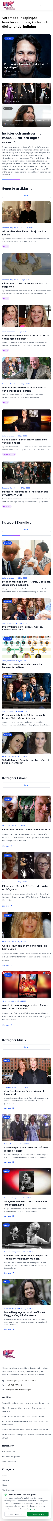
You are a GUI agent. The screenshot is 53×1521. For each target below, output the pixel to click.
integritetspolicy (28, 1509)
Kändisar (9, 38)
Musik (5, 350)
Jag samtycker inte (15, 1514)
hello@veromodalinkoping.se (18, 1389)
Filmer (5, 246)
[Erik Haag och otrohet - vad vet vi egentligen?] (26, 56)
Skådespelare (9, 454)
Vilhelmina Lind (8, 756)
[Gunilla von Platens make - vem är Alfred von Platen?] (26, 116)
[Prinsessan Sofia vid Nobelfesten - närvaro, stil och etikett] (26, 93)
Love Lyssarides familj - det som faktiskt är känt (23, 1416)
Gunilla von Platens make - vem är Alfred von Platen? (25, 1429)
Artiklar (7, 1397)
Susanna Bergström (10, 228)
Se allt (26, 195)
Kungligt (7, 86)
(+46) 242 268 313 (14, 1385)
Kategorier (8, 1469)
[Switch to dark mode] (41, 4)
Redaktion (8, 1445)
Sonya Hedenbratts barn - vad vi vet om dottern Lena (26, 1403)
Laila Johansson (8, 332)
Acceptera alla (38, 1514)
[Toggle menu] (48, 5)
